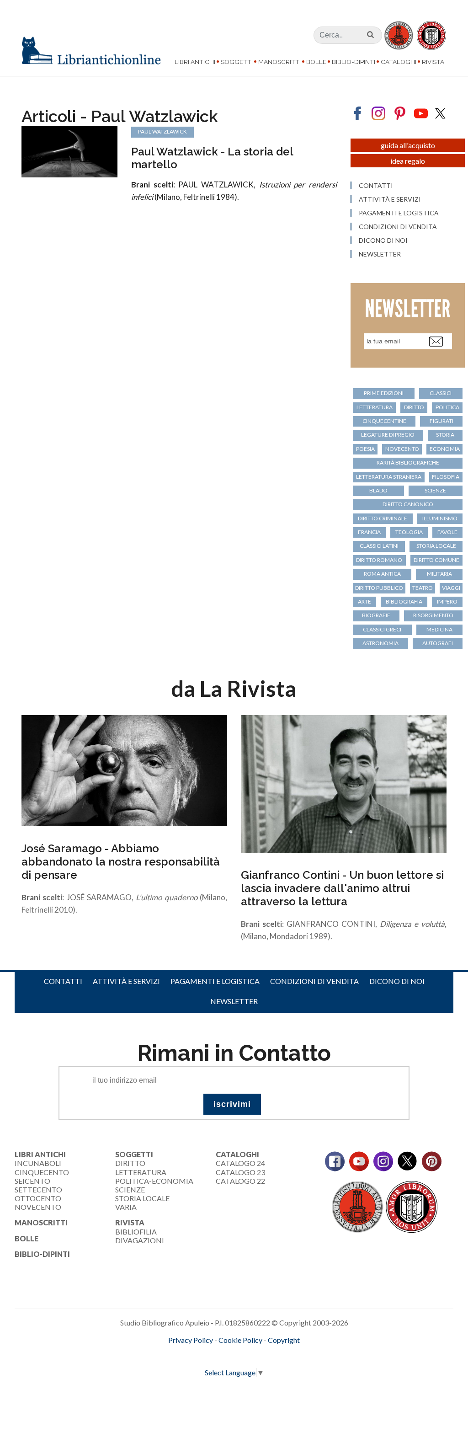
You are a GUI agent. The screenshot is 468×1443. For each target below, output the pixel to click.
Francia (369, 532)
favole (447, 532)
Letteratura (140, 1172)
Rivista (433, 61)
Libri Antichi (195, 61)
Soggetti (237, 61)
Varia (126, 1206)
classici (441, 393)
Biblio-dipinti (353, 61)
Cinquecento (42, 1172)
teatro (422, 587)
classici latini (379, 545)
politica (447, 407)
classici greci (382, 629)
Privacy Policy (190, 1340)
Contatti (376, 185)
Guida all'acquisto (408, 145)
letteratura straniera (388, 476)
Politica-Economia (154, 1180)
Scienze (130, 1189)
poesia (365, 448)
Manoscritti (279, 61)
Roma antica (382, 573)
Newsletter (380, 254)
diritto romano (379, 559)
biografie (376, 615)
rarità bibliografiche (408, 462)
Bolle (316, 61)
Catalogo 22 (240, 1180)
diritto (414, 407)
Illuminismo (439, 518)
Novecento (402, 448)
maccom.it (206, 1355)
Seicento (32, 1180)
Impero (447, 601)
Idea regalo (407, 160)
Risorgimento (433, 615)
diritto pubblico (379, 587)
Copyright (284, 1340)
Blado (378, 490)
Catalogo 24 (240, 1163)
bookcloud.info (251, 1355)
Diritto (130, 1163)
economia (445, 448)
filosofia (445, 476)
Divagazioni (139, 1240)
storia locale (436, 545)
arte (364, 601)
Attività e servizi (390, 199)
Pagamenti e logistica (399, 213)
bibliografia (404, 601)
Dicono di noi (383, 240)
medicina (439, 629)
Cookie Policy (240, 1340)
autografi (437, 643)
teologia (409, 532)
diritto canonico (408, 504)
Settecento (38, 1189)
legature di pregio (388, 434)
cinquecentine (384, 420)
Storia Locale (142, 1198)
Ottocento (38, 1198)
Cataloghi (398, 61)
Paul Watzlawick (162, 131)
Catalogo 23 (240, 1172)
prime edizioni (384, 393)
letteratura (374, 407)
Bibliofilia (136, 1231)
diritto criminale (382, 518)
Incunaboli (38, 1163)
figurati (441, 420)
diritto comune (436, 559)
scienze (435, 490)
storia (445, 434)
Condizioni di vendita (398, 227)
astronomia (380, 643)
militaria (439, 573)
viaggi (451, 587)
